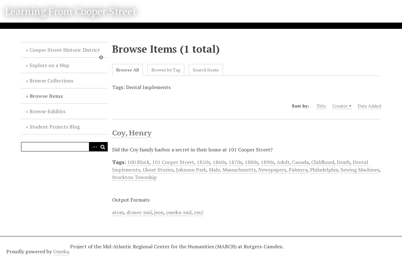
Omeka (61, 251)
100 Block (138, 162)
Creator (340, 106)
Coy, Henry (132, 133)
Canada (300, 162)
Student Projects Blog (55, 126)
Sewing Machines (359, 169)
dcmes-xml (139, 212)
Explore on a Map (49, 65)
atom (118, 212)
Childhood (322, 162)
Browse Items (46, 95)
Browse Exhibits (47, 111)
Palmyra (298, 169)
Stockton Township (134, 177)
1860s (219, 162)
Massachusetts (239, 169)
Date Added (369, 106)
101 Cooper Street (173, 162)
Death (343, 162)
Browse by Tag (165, 70)
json (159, 212)
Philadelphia (324, 169)
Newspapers (272, 169)
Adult (283, 162)
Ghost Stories (158, 169)
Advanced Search (93, 146)
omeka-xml (179, 212)
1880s (251, 162)
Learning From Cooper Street (70, 11)
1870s (235, 162)
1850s (203, 162)
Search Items (206, 70)
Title (321, 106)
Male (214, 169)
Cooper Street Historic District (65, 49)
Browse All (127, 70)
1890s (267, 162)
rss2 (199, 212)
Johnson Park (191, 169)
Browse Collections (51, 80)
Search (103, 146)
